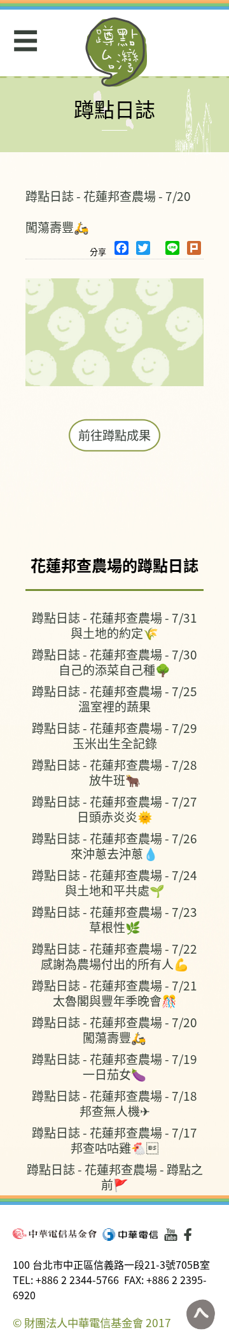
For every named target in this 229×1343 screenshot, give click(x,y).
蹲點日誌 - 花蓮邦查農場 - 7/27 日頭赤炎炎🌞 (114, 809)
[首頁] (116, 52)
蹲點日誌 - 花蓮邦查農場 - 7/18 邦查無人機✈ (114, 1103)
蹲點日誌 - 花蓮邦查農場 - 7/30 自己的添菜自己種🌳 (114, 662)
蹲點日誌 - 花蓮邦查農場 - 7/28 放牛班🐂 (114, 772)
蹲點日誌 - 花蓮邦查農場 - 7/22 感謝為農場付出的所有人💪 (114, 956)
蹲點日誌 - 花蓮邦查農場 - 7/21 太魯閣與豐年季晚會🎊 (114, 992)
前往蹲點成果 (114, 435)
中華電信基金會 (55, 1233)
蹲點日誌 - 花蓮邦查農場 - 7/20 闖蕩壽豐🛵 (114, 1029)
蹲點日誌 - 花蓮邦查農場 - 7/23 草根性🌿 (114, 919)
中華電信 (130, 1234)
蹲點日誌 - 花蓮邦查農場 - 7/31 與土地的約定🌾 (114, 625)
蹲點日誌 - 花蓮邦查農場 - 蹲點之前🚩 (115, 1176)
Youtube (170, 1234)
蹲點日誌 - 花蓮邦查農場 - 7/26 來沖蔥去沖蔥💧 (114, 845)
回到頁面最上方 (200, 1314)
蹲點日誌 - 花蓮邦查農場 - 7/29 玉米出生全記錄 (114, 735)
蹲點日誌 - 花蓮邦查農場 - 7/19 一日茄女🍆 (114, 1066)
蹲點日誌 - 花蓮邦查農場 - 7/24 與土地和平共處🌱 (114, 882)
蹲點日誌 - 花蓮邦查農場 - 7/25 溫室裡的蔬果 (114, 698)
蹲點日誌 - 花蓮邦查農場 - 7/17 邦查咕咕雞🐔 (114, 1140)
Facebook (190, 1234)
